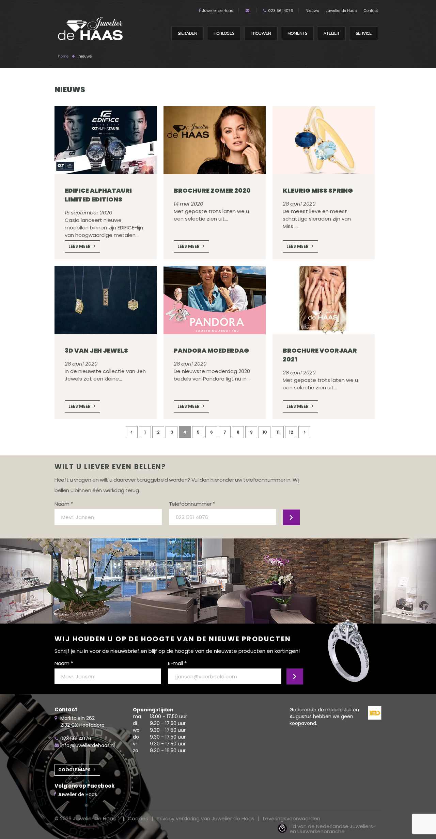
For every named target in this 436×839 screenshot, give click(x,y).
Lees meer (79, 246)
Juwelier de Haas (217, 10)
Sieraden (187, 33)
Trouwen (261, 33)
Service (364, 33)
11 (278, 432)
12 (291, 432)
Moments (297, 33)
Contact (371, 10)
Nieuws (312, 10)
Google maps (74, 770)
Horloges (224, 33)
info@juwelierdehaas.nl (87, 745)
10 (264, 432)
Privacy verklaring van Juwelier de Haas (205, 818)
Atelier (331, 33)
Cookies (138, 818)
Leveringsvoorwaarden (291, 818)
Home (63, 56)
